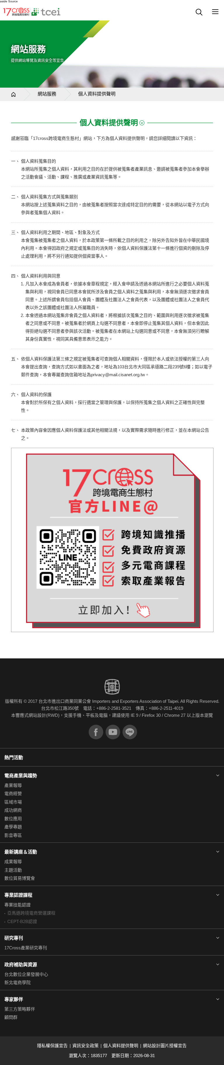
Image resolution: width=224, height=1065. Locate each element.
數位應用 (13, 818)
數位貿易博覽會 (19, 878)
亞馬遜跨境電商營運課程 (31, 912)
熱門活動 (13, 757)
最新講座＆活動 (20, 851)
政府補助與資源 (20, 964)
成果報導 (13, 861)
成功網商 (13, 810)
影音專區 (13, 835)
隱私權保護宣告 (52, 1045)
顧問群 (11, 1017)
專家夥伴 (13, 999)
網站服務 (47, 93)
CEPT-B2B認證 (22, 921)
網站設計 (37, 715)
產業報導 (13, 785)
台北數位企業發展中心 (26, 974)
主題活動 (13, 870)
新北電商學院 (17, 982)
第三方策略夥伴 (19, 1009)
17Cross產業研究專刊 (25, 947)
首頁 (13, 94)
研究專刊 (13, 938)
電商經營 (13, 793)
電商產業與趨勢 (20, 775)
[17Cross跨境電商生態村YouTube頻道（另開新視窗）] (113, 732)
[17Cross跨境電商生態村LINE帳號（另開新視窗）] (130, 732)
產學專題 (13, 826)
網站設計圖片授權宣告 (165, 1045)
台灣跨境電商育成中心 (32, 11)
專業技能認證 (17, 904)
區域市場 (13, 801)
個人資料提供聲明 (120, 1045)
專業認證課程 (18, 895)
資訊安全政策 (85, 1045)
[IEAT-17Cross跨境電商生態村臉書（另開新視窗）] (96, 732)
